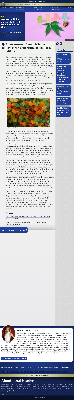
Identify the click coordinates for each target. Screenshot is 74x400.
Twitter (42, 1)
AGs (10, 371)
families (33, 371)
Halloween (36, 371)
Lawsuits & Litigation (37, 9)
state (57, 371)
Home (3, 7)
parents (49, 371)
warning (64, 371)
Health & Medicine (20, 9)
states (59, 371)
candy (17, 371)
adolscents (2, 371)
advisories (8, 371)
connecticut (22, 371)
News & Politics (55, 9)
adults (5, 371)
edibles (31, 371)
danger (25, 371)
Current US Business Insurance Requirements (52, 367)
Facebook (35, 1)
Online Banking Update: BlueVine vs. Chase (16, 367)
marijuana (43, 371)
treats (51, 66)
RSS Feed (30, 1)
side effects (52, 371)
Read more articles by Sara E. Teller (14, 359)
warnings (67, 371)
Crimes (70, 7)
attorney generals (13, 371)
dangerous (28, 371)
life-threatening (39, 371)
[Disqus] (27, 256)
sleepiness (31, 134)
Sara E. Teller (6, 33)
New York (46, 371)
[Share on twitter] (3, 48)
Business (11, 7)
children (19, 371)
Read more (4, 394)
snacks (55, 371)
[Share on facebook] (3, 44)
